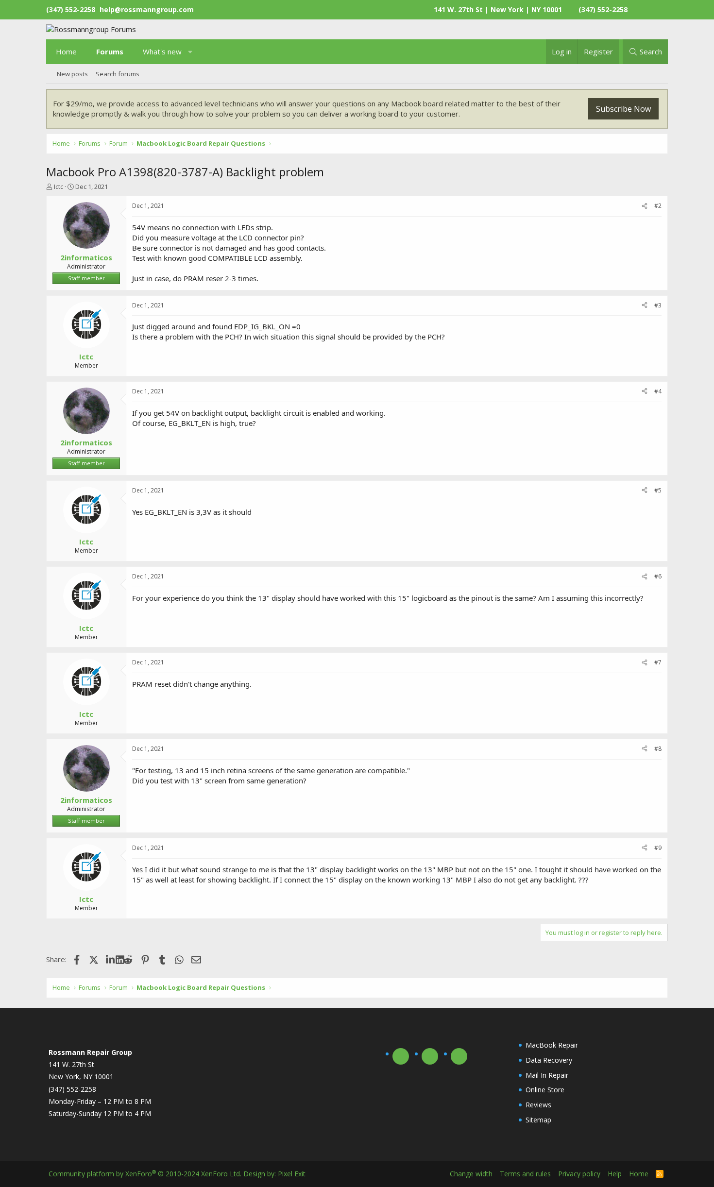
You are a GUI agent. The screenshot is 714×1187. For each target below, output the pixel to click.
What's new (162, 51)
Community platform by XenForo (145, 1173)
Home (66, 51)
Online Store (545, 1089)
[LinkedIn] (110, 959)
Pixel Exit (292, 1173)
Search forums (117, 73)
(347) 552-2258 (603, 9)
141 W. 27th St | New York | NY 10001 (498, 9)
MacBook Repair (552, 1045)
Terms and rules (525, 1173)
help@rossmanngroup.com (147, 9)
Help (615, 1173)
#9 (658, 848)
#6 (658, 576)
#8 (658, 749)
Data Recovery (549, 1060)
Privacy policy (579, 1173)
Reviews (538, 1104)
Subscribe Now (623, 108)
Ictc (58, 186)
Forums (109, 51)
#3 (658, 305)
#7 (658, 662)
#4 (658, 391)
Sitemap (538, 1119)
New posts (72, 73)
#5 (658, 490)
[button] (190, 51)
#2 (658, 206)
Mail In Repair (547, 1075)
